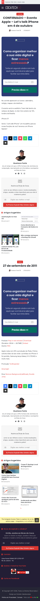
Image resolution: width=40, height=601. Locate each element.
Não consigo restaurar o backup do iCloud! (29, 236)
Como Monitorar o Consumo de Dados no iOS (29, 227)
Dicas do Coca (20, 170)
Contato (19, 597)
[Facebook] (5, 138)
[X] (10, 138)
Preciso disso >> (20, 90)
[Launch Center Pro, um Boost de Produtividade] (10, 239)
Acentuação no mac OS (9, 218)
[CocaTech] (13, 8)
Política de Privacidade (9, 597)
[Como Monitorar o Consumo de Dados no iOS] (29, 219)
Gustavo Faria (15, 30)
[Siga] (37, 520)
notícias (20, 14)
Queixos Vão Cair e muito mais (15, 2)
